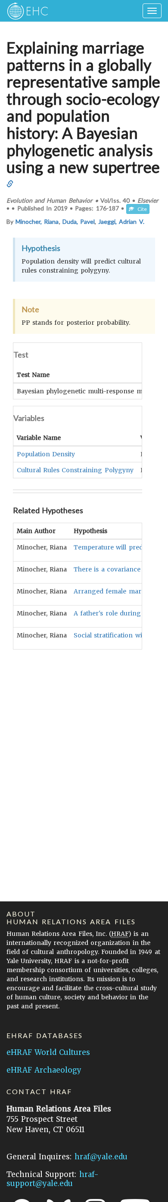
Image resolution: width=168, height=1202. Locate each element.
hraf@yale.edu (101, 1156)
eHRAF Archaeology (43, 1070)
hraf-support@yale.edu (52, 1179)
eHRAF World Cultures (48, 1052)
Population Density (46, 454)
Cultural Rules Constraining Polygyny (75, 470)
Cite (140, 209)
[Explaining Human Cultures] (25, 11)
